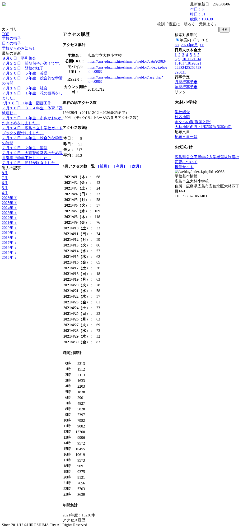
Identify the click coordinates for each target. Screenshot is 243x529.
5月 (5, 188)
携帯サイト (184, 167)
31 (184, 72)
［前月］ (103, 166)
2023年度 (9, 213)
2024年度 (9, 208)
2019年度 (9, 233)
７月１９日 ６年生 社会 (24, 88)
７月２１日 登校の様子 (23, 68)
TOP (5, 34)
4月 (5, 193)
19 (192, 63)
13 (195, 59)
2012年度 (9, 257)
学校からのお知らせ (19, 48)
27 (195, 67)
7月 (5, 178)
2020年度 (9, 228)
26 (192, 67)
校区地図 (182, 117)
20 (195, 63)
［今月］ (119, 166)
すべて (202, 40)
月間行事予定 (186, 82)
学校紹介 (182, 112)
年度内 (185, 40)
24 (184, 67)
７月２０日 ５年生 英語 (24, 73)
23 (180, 67)
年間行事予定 (186, 87)
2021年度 (9, 223)
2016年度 (9, 248)
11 (188, 59)
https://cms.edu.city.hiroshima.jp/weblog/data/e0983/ (127, 61)
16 (180, 63)
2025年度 (9, 203)
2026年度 (9, 198)
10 (184, 59)
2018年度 (9, 238)
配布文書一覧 (186, 137)
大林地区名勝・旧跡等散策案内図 (203, 127)
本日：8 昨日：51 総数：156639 (201, 14)
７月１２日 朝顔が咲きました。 (30, 163)
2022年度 (9, 218)
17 (184, 63)
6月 (5, 183)
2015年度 (9, 253)
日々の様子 (11, 43)
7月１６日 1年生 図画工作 (26, 103)
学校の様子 (11, 38)
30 (180, 72)
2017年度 (9, 243)
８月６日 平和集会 (19, 58)
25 (188, 67)
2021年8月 (189, 45)
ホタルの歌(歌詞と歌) (193, 122)
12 (192, 59)
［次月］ (135, 166)
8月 (5, 173)
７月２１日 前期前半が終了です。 (32, 63)
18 (188, 63)
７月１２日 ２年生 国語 (24, 148)
